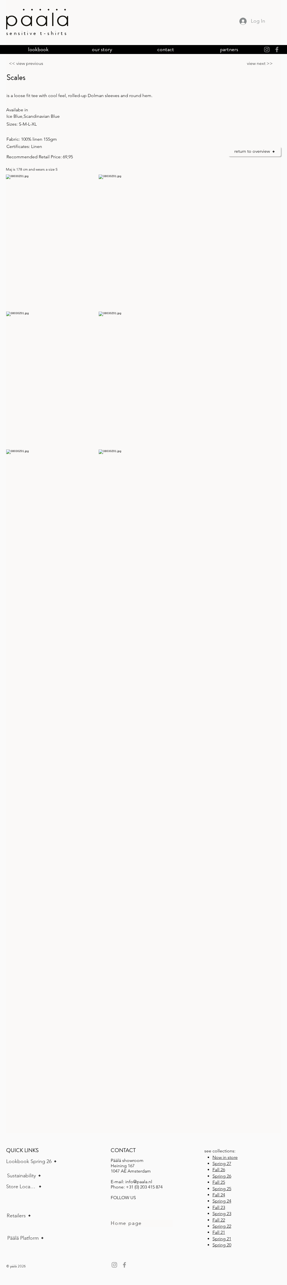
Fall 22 (218, 1220)
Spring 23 (221, 1213)
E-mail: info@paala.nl (131, 1181)
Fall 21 (218, 1232)
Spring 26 (221, 1176)
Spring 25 (221, 1188)
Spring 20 (221, 1245)
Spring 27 (221, 1163)
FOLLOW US (123, 1197)
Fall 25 (218, 1182)
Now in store (225, 1157)
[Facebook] (277, 49)
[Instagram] (266, 49)
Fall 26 (218, 1169)
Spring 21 (221, 1238)
